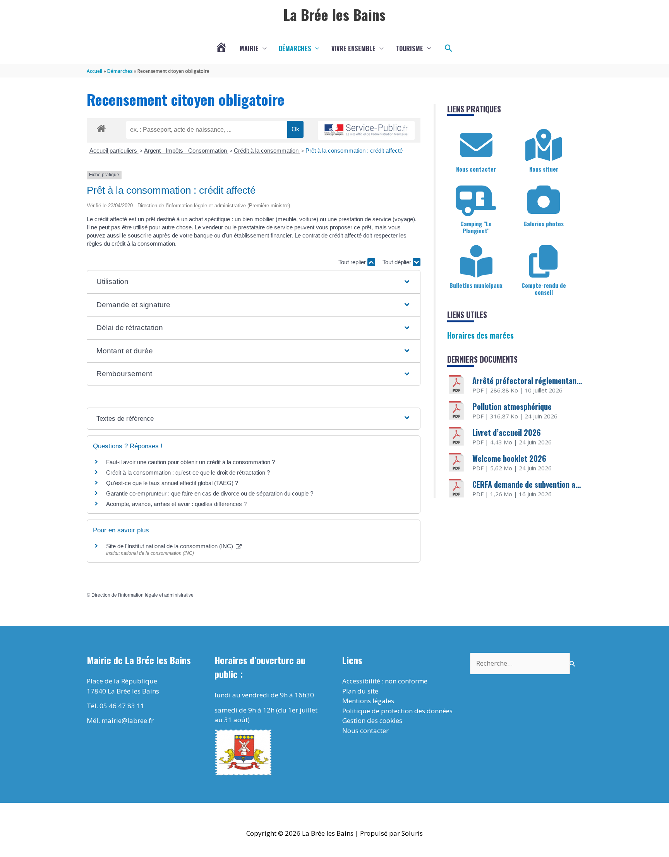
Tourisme (409, 48)
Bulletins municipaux (476, 285)
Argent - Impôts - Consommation (186, 150)
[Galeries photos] (543, 200)
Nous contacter (476, 169)
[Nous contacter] (476, 145)
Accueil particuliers (114, 150)
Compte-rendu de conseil (543, 288)
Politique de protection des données (397, 710)
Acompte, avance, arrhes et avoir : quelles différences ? (176, 504)
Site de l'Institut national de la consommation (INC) (170, 546)
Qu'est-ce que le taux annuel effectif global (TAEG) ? (172, 483)
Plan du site (360, 691)
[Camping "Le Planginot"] (476, 200)
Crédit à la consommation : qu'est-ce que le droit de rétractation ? (188, 472)
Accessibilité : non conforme (384, 680)
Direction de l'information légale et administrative (142, 595)
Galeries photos (543, 223)
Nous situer (543, 169)
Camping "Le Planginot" (476, 227)
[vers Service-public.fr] (366, 130)
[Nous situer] (543, 145)
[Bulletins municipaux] (476, 261)
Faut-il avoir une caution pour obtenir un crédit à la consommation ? (190, 462)
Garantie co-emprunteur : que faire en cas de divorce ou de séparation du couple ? (209, 493)
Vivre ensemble (353, 48)
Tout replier (352, 262)
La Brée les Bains (334, 14)
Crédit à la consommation (267, 150)
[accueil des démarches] (101, 127)
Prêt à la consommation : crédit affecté (354, 150)
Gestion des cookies (372, 720)
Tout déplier (398, 262)
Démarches (295, 48)
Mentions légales (368, 700)
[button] (449, 48)
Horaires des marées (480, 335)
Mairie (249, 48)
